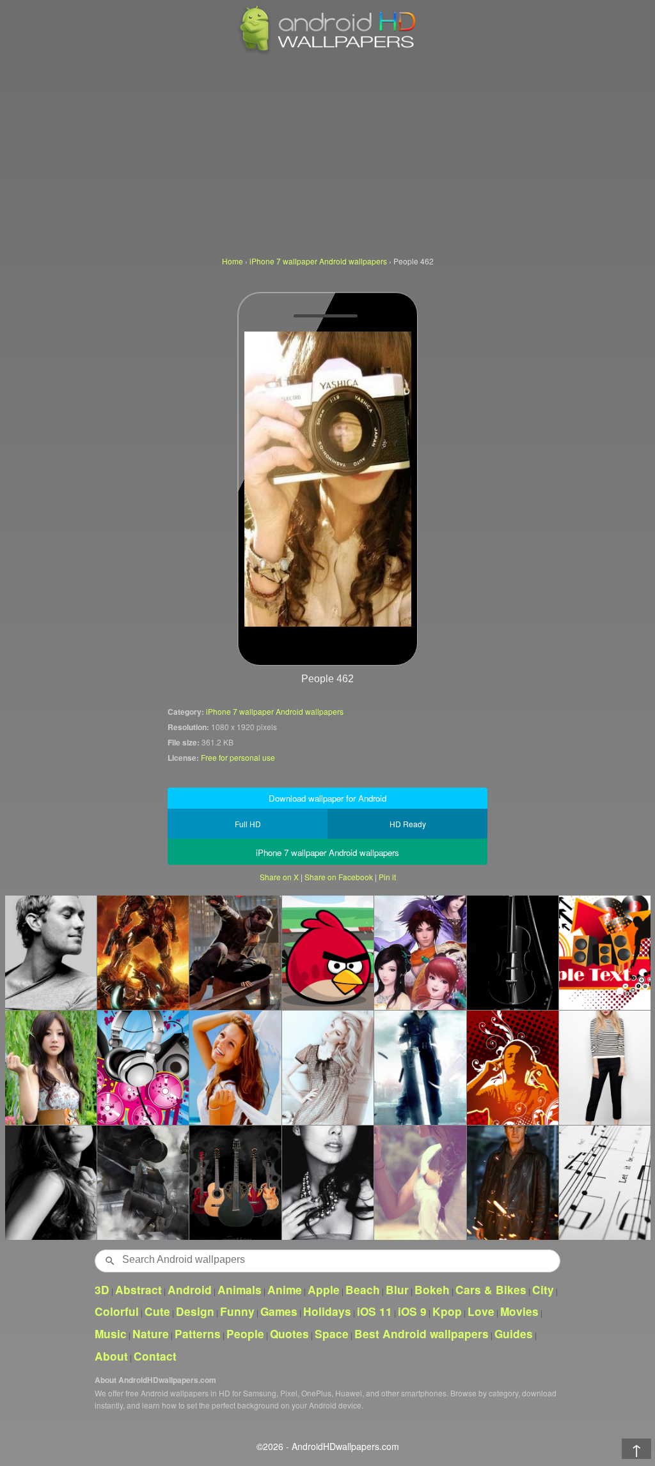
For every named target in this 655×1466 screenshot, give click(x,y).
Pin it (387, 876)
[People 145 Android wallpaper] (512, 1182)
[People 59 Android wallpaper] (235, 1067)
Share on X (279, 876)
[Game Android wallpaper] (143, 952)
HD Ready (408, 823)
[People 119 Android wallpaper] (327, 1182)
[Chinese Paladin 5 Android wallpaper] (420, 952)
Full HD (248, 823)
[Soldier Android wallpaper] (143, 1182)
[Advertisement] (327, 153)
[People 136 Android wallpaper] (50, 1067)
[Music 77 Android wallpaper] (512, 1067)
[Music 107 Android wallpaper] (512, 952)
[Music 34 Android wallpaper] (604, 952)
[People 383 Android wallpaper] (604, 1067)
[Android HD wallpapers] (327, 52)
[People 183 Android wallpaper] (50, 952)
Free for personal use (238, 757)
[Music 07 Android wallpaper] (604, 1182)
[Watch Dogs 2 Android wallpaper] (235, 952)
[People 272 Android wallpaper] (327, 1067)
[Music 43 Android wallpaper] (235, 1182)
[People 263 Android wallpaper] (420, 1182)
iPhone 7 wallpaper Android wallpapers (274, 711)
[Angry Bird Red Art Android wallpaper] (327, 952)
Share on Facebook (338, 876)
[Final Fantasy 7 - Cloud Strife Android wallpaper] (420, 1067)
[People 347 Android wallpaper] (50, 1182)
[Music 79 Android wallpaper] (143, 1067)
